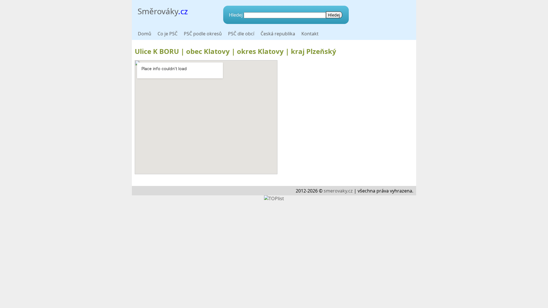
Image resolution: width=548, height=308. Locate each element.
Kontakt (310, 34)
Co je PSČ (168, 34)
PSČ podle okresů (203, 34)
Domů (144, 34)
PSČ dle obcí (241, 34)
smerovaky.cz (338, 191)
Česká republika (278, 34)
